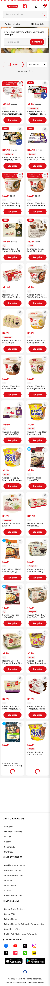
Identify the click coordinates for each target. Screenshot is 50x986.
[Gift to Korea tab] (35, 971)
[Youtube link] (20, 939)
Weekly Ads (13, 6)
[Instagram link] (39, 939)
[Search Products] (43, 14)
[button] (4, 6)
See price (12, 120)
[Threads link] (11, 946)
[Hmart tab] (13, 971)
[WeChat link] (30, 946)
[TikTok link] (30, 939)
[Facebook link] (11, 939)
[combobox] (25, 14)
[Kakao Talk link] (39, 946)
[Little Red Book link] (20, 946)
